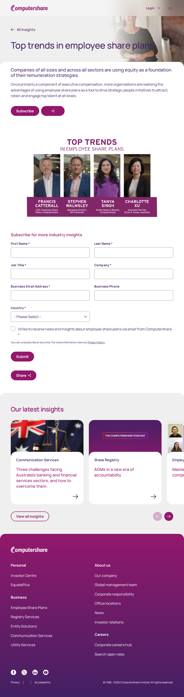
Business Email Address (30, 286)
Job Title (18, 265)
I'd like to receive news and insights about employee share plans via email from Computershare (95, 332)
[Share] (53, 111)
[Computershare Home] (29, 550)
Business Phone (106, 286)
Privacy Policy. (96, 342)
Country (18, 308)
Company (103, 265)
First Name (20, 243)
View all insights (30, 516)
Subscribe (25, 110)
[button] (168, 516)
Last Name (103, 243)
